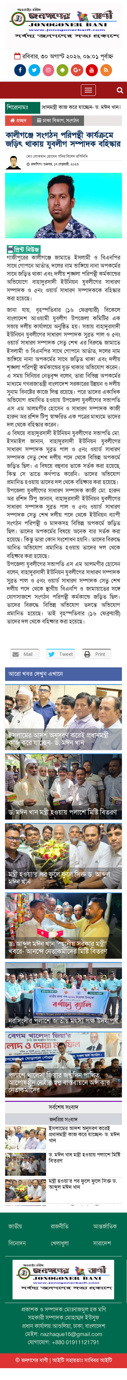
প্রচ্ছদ (21, 120)
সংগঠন (72, 120)
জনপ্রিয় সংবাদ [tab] (63, 1119)
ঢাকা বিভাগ (53, 120)
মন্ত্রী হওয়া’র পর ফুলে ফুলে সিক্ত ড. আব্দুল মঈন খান (59, 878)
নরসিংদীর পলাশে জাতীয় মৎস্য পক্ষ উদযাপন (63, 1021)
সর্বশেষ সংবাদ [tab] (64, 1107)
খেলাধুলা (60, 1243)
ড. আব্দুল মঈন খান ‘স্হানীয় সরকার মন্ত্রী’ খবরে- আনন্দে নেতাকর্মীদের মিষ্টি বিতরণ (57, 948)
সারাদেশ (102, 1243)
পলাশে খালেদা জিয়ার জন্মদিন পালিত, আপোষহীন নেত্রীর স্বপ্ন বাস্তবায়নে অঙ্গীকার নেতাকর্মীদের (59, 1083)
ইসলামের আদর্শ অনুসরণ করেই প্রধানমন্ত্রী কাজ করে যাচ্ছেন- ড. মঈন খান (58, 739)
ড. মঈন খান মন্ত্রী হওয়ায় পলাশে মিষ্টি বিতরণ (62, 812)
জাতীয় (15, 1226)
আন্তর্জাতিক (105, 1226)
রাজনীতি (59, 1226)
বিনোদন (17, 1243)
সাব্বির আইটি (98, 1360)
